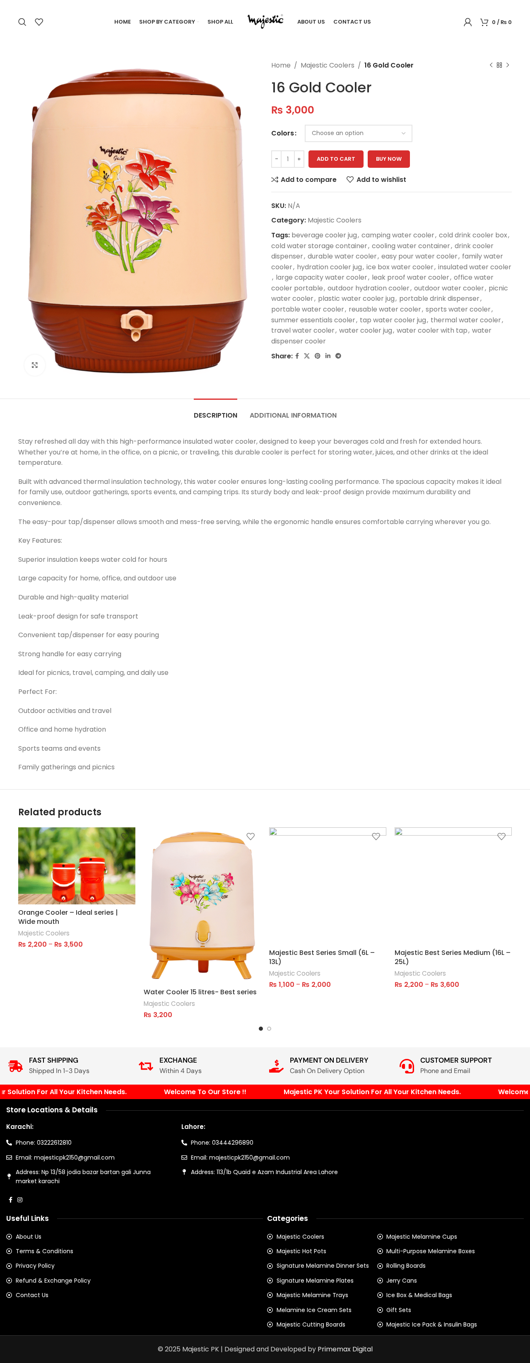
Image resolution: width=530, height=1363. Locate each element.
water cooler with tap (432, 330)
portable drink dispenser (439, 298)
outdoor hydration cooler (369, 288)
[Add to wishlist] (125, 836)
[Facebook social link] (297, 356)
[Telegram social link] (338, 356)
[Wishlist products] (39, 22)
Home (281, 65)
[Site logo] (265, 21)
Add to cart (336, 159)
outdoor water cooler (449, 288)
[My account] (468, 22)
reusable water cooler (385, 309)
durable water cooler (342, 256)
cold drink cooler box (473, 235)
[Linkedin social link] (328, 356)
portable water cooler (307, 309)
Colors (282, 133)
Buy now (389, 159)
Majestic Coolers (327, 65)
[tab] (215, 411)
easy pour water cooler (419, 256)
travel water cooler (303, 330)
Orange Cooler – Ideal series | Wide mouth (68, 917)
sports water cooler (458, 309)
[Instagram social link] (20, 1200)
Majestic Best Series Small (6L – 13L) (322, 957)
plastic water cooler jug (356, 298)
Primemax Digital (345, 1349)
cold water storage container (319, 246)
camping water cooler (397, 235)
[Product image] (327, 886)
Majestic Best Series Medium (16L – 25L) (453, 957)
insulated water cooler (474, 267)
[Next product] (508, 65)
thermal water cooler (466, 320)
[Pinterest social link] (317, 356)
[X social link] (306, 356)
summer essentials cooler (313, 320)
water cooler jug (365, 330)
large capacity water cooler (321, 277)
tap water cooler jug (393, 320)
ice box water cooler (400, 267)
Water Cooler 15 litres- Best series (200, 992)
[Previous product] (491, 65)
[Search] (22, 22)
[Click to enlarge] (34, 365)
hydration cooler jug (329, 267)
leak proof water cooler (410, 277)
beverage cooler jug (324, 235)
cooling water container (411, 246)
